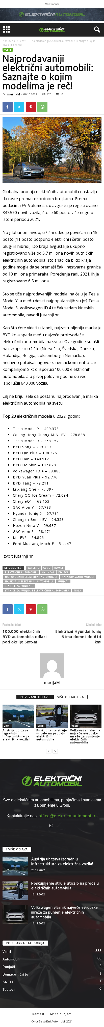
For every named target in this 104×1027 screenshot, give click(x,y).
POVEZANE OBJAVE (35, 697)
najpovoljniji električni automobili (31, 577)
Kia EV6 (63, 572)
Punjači (9, 967)
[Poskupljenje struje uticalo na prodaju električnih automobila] (52, 716)
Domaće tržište (15, 974)
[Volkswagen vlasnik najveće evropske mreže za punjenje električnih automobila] (85, 716)
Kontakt (38, 1014)
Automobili (11, 959)
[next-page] (55, 750)
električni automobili (21, 572)
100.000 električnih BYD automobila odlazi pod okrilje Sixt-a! (25, 636)
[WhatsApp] (42, 107)
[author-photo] (52, 665)
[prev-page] (48, 750)
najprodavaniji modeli (78, 577)
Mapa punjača (61, 1014)
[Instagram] (52, 826)
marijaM (13, 94)
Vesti (23, 41)
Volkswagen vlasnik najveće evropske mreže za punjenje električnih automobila (85, 736)
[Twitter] (19, 107)
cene (46, 567)
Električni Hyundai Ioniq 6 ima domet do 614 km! (78, 636)
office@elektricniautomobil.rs (68, 816)
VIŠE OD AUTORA (70, 697)
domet (58, 567)
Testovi (9, 989)
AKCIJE (9, 982)
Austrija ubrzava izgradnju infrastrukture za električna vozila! (16, 734)
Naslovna (9, 41)
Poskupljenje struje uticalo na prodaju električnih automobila (51, 734)
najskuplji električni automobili (29, 581)
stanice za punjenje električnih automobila (37, 590)
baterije (33, 567)
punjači (63, 581)
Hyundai (48, 572)
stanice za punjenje (19, 586)
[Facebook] (8, 107)
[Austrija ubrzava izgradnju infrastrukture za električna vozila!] (18, 716)
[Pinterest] (31, 107)
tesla (77, 590)
